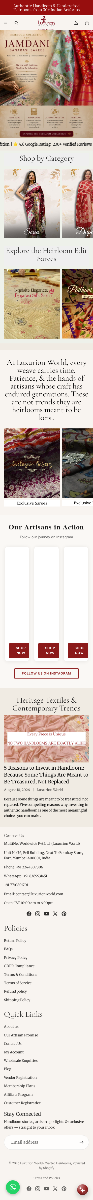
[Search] (16, 22)
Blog (7, 1069)
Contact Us (13, 1043)
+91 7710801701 (16, 885)
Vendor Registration (20, 1077)
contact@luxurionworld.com (39, 894)
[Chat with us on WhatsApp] (13, 1187)
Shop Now (21, 650)
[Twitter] (55, 913)
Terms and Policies (46, 1178)
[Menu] (5, 23)
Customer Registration (22, 1103)
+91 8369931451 (35, 876)
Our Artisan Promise (21, 1035)
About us (11, 1026)
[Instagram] (38, 913)
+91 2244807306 (29, 867)
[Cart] (87, 22)
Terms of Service (17, 983)
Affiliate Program (18, 1094)
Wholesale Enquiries (21, 1060)
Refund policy (15, 991)
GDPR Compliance (19, 966)
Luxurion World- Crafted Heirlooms (45, 1163)
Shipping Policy (17, 999)
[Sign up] (81, 1142)
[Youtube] (47, 913)
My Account (14, 1052)
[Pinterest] (64, 913)
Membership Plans (19, 1086)
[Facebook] (29, 913)
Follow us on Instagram (46, 673)
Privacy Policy (16, 957)
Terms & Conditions (20, 974)
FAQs (8, 949)
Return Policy (15, 940)
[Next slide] (83, 204)
